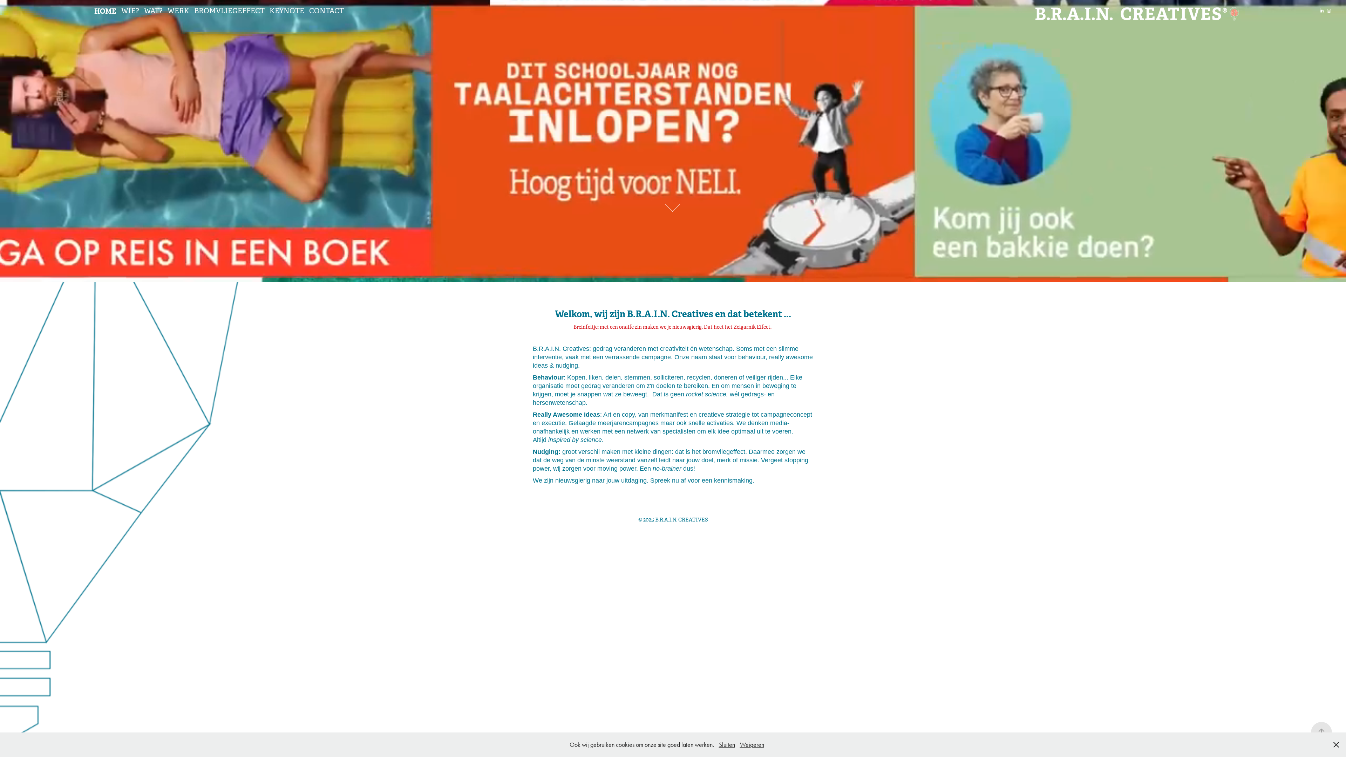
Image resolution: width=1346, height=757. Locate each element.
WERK (178, 11)
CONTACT (326, 11)
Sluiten (727, 745)
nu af (678, 480)
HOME (105, 11)
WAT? (153, 11)
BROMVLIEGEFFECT (229, 11)
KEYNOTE (287, 11)
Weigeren (752, 745)
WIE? (130, 11)
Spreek (660, 480)
